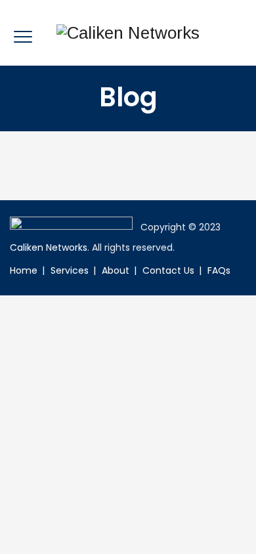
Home (23, 270)
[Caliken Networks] (128, 33)
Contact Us (168, 270)
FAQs (218, 270)
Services (70, 270)
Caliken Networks (48, 247)
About (115, 270)
